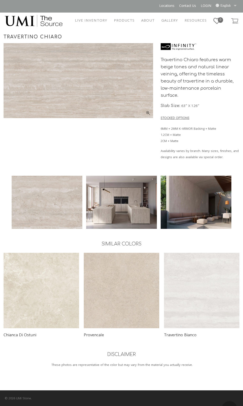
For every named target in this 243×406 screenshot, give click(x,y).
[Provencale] (121, 290)
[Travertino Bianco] (201, 290)
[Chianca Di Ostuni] (41, 290)
